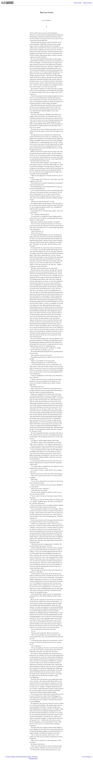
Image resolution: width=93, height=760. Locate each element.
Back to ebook (77, 2)
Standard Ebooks (7, 2)
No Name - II (87, 756)
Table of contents (87, 2)
